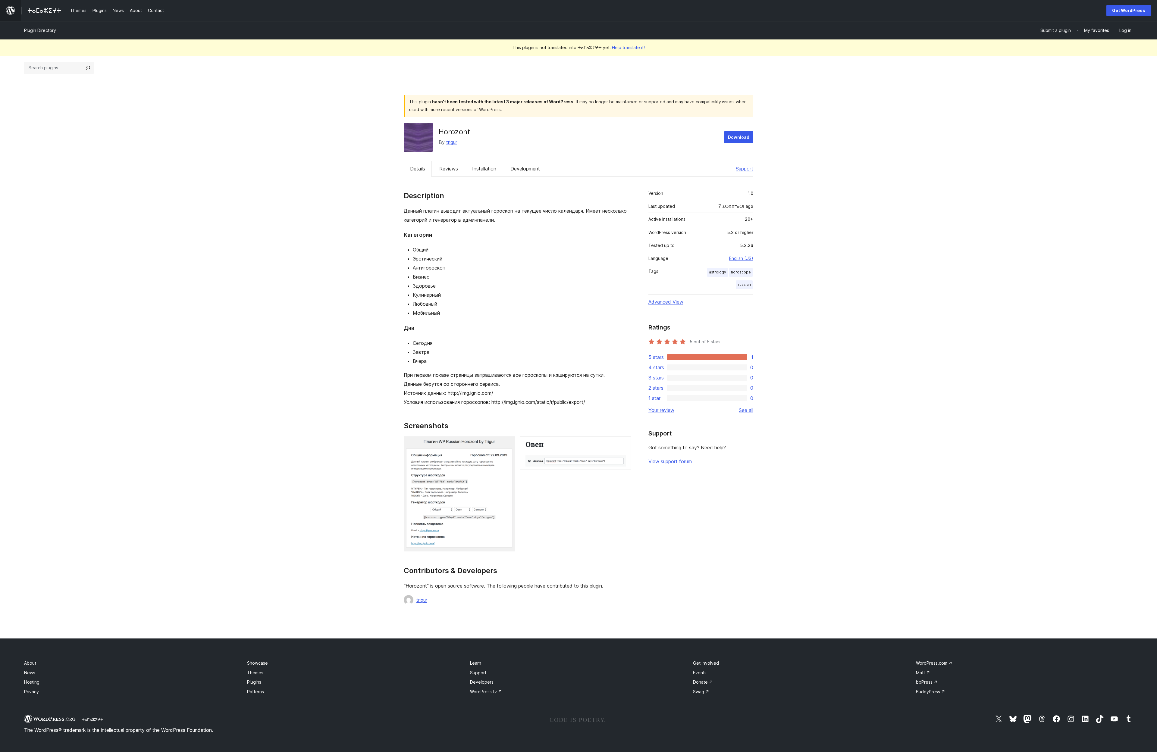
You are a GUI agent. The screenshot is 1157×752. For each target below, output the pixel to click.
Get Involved (706, 663)
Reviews (448, 169)
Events (700, 672)
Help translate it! (628, 47)
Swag (701, 691)
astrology (717, 272)
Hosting (31, 682)
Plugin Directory (40, 30)
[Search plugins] (88, 68)
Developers (482, 682)
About (30, 663)
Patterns (255, 691)
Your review (661, 410)
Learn (475, 663)
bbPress (927, 682)
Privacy (31, 691)
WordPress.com (934, 663)
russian (744, 284)
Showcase (257, 663)
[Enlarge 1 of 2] (507, 445)
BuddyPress (930, 691)
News (29, 672)
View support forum (670, 461)
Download (738, 137)
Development (525, 169)
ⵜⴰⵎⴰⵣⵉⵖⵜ (92, 719)
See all (746, 410)
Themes (255, 672)
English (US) (741, 258)
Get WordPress (1128, 10)
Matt (923, 672)
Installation (484, 169)
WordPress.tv (486, 691)
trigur (451, 142)
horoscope (741, 272)
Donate (703, 682)
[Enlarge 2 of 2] (623, 445)
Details (417, 169)
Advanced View (665, 302)
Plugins (254, 682)
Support (744, 169)
